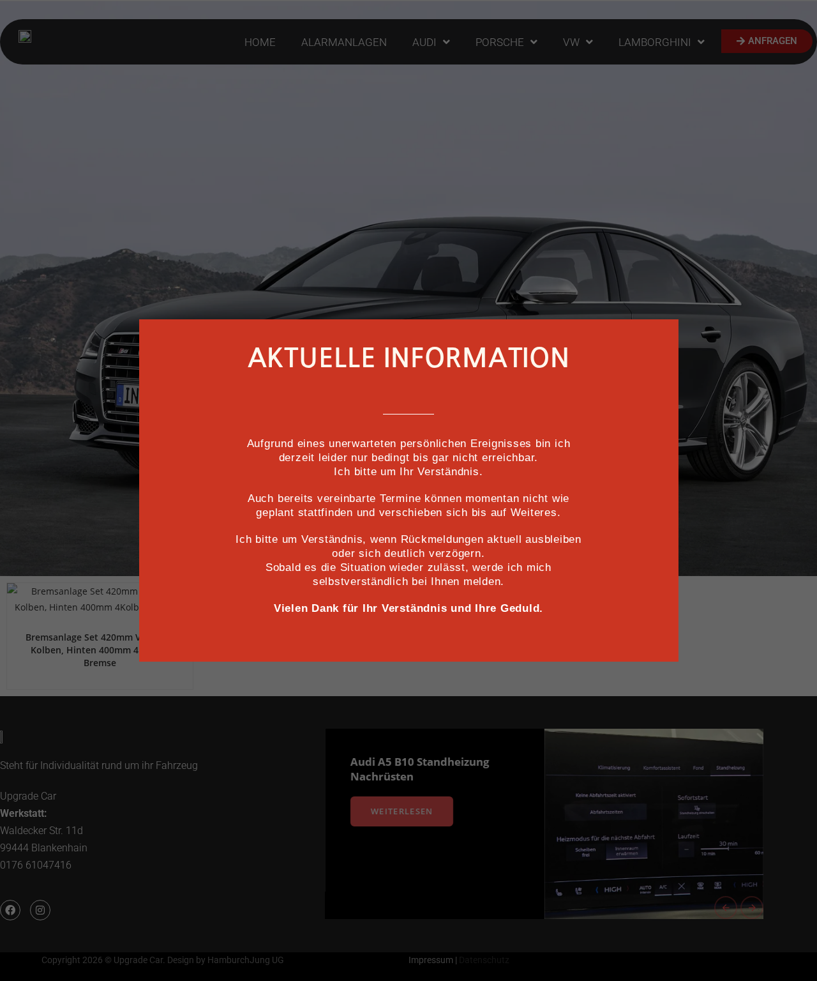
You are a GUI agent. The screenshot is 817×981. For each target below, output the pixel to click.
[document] (408, 490)
